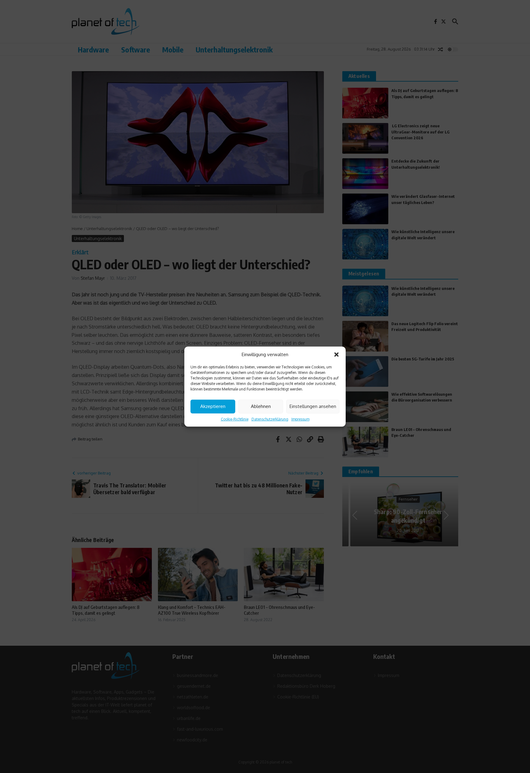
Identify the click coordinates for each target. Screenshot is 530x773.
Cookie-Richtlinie (234, 419)
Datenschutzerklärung (270, 419)
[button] (336, 355)
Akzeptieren (212, 406)
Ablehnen (261, 406)
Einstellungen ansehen (313, 406)
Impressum (300, 419)
